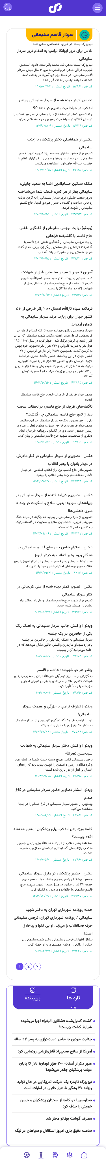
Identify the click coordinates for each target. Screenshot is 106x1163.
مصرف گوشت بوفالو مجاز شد (69, 1119)
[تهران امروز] (41, 1155)
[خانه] (84, 1155)
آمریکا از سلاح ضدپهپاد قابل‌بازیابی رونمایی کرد (55, 1051)
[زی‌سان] (55, 8)
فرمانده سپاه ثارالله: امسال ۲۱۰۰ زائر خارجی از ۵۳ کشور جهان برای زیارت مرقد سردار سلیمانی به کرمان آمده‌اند (54, 317)
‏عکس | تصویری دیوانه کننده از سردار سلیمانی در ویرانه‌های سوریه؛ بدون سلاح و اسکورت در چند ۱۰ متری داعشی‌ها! (54, 503)
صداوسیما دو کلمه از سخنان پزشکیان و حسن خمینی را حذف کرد (56, 1103)
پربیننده (32, 998)
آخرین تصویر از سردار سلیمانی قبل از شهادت (56, 272)
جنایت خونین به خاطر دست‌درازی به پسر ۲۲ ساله (53, 1039)
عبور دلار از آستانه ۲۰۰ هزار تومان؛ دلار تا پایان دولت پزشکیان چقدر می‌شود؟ (55, 1067)
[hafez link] (69, 1155)
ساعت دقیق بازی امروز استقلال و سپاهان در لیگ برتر (53, 1134)
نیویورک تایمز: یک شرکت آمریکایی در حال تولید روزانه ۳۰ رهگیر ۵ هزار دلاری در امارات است (54, 1085)
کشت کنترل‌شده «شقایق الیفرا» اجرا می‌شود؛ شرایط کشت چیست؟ (56, 1024)
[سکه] (55, 1155)
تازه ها (73, 998)
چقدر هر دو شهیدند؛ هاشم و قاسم (64, 670)
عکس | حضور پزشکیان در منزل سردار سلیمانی (55, 873)
